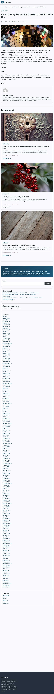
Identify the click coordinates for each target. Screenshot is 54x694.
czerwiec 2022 (6, 390)
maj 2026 (5, 316)
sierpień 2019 (6, 446)
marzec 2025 (6, 335)
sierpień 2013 (6, 567)
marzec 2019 (6, 455)
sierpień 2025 (6, 326)
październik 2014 (7, 543)
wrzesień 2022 (6, 385)
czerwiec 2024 (6, 350)
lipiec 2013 (5, 568)
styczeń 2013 (6, 578)
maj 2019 (5, 451)
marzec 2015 (6, 535)
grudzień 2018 (6, 460)
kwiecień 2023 (6, 373)
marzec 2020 (6, 435)
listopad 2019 (6, 441)
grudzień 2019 (6, 440)
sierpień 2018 (6, 466)
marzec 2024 (6, 355)
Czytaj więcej (6, 158)
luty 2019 (5, 456)
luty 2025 (5, 336)
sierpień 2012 (6, 587)
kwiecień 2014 (6, 553)
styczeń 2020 (6, 438)
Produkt (4, 10)
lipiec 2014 (5, 548)
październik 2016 (7, 503)
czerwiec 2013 (6, 570)
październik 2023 (7, 363)
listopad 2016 (6, 502)
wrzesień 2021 (6, 405)
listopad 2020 (6, 421)
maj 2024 (5, 351)
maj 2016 (5, 512)
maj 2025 (5, 331)
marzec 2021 (6, 415)
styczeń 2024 (6, 358)
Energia (5, 598)
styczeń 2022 (6, 398)
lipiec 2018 (5, 468)
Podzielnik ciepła (7, 296)
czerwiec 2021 (6, 410)
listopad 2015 (6, 522)
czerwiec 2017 (6, 490)
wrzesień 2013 (6, 565)
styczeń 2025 (6, 338)
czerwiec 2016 (6, 510)
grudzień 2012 (6, 580)
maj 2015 (5, 532)
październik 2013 (7, 563)
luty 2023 (5, 376)
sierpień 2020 (6, 426)
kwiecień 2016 (6, 513)
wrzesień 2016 (6, 505)
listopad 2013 (6, 562)
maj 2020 (5, 431)
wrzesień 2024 (6, 345)
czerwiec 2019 (6, 450)
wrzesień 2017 (6, 485)
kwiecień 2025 (6, 333)
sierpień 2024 (6, 346)
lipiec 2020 (5, 428)
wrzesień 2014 (6, 545)
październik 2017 (7, 483)
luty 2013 (5, 577)
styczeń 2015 (6, 538)
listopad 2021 (6, 401)
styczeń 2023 (6, 378)
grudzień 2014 (6, 540)
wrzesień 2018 (6, 465)
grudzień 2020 (6, 420)
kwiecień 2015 (6, 533)
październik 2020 (7, 423)
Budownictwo (6, 597)
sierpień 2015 (6, 527)
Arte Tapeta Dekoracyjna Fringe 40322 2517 (16, 197)
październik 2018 (7, 463)
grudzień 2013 (6, 560)
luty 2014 (5, 557)
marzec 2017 (6, 495)
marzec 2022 (6, 395)
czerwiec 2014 (6, 550)
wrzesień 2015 (6, 525)
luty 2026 (5, 320)
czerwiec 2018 (6, 470)
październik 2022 (7, 383)
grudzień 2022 (6, 380)
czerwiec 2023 (6, 370)
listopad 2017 (6, 482)
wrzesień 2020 (6, 425)
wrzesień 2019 (6, 445)
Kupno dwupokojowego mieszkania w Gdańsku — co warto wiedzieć (21, 293)
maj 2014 (5, 552)
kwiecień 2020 (6, 433)
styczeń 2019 (6, 458)
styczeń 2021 (6, 418)
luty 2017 (5, 497)
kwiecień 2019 (6, 453)
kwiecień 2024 (6, 353)
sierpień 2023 (6, 366)
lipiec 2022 (5, 388)
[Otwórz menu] (51, 2)
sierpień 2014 (6, 547)
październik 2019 (7, 443)
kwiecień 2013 (6, 573)
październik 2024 (7, 343)
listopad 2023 (6, 361)
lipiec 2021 (5, 408)
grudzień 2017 (6, 480)
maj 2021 (5, 411)
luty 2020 (5, 436)
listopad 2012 (6, 582)
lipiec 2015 (5, 528)
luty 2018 (5, 477)
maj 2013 (5, 572)
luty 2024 (5, 356)
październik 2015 (7, 523)
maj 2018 (5, 471)
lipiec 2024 (5, 348)
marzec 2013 (6, 575)
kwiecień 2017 (6, 493)
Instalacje (5, 600)
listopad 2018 (6, 461)
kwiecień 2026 (6, 318)
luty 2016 (5, 517)
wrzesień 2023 (6, 365)
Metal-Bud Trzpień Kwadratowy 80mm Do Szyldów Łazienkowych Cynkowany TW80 (26, 147)
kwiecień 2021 (6, 413)
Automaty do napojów (8, 299)
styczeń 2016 (6, 518)
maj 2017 (5, 492)
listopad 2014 (6, 542)
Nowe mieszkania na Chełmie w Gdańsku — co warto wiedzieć (19, 294)
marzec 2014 (6, 555)
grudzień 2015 (6, 520)
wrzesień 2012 (6, 585)
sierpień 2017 (6, 487)
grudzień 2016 (6, 500)
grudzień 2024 (6, 340)
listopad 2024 (6, 341)
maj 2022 (5, 391)
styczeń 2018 (6, 478)
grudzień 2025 (6, 323)
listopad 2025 (6, 325)
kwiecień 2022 (6, 393)
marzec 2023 (6, 375)
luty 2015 (5, 537)
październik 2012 (7, 583)
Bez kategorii (6, 595)
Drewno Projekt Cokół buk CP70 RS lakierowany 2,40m (19, 245)
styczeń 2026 (6, 321)
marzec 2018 (6, 475)
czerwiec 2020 (6, 430)
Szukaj (4, 281)
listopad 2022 (6, 381)
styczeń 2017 (6, 498)
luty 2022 (5, 396)
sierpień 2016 (6, 507)
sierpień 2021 (6, 406)
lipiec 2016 (5, 508)
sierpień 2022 (6, 386)
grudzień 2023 (6, 360)
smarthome (6, 603)
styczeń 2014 (6, 558)
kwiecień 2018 (6, 473)
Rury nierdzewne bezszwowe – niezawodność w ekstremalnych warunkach (23, 298)
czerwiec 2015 (6, 530)
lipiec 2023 (5, 368)
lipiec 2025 (5, 328)
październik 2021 (7, 403)
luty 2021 (5, 416)
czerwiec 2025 (6, 330)
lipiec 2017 (5, 488)
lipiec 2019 (5, 448)
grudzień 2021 (6, 400)
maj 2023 (5, 371)
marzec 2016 (6, 515)
